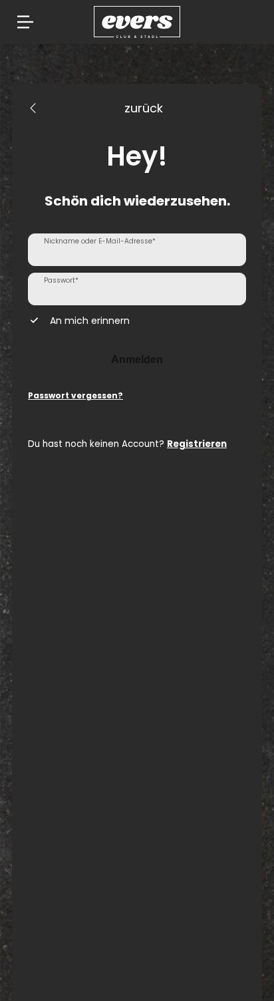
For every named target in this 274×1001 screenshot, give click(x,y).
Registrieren (197, 444)
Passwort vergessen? (75, 395)
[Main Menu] (25, 22)
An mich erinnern (90, 320)
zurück (143, 108)
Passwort (61, 280)
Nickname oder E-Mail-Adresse (100, 241)
